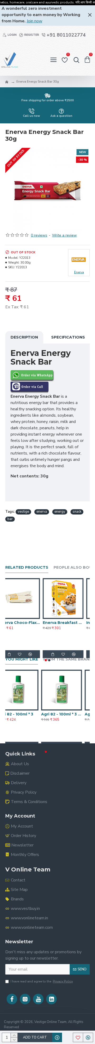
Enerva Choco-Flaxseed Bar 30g (25, 622)
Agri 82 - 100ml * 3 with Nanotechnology (69, 714)
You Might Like (21, 659)
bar (10, 519)
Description (24, 337)
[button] (46, 660)
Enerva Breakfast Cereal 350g (69, 622)
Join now (34, 21)
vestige (23, 511)
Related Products (26, 567)
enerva (41, 511)
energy (59, 511)
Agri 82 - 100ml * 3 (23, 714)
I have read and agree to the (42, 981)
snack (77, 511)
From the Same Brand (67, 659)
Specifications (68, 337)
